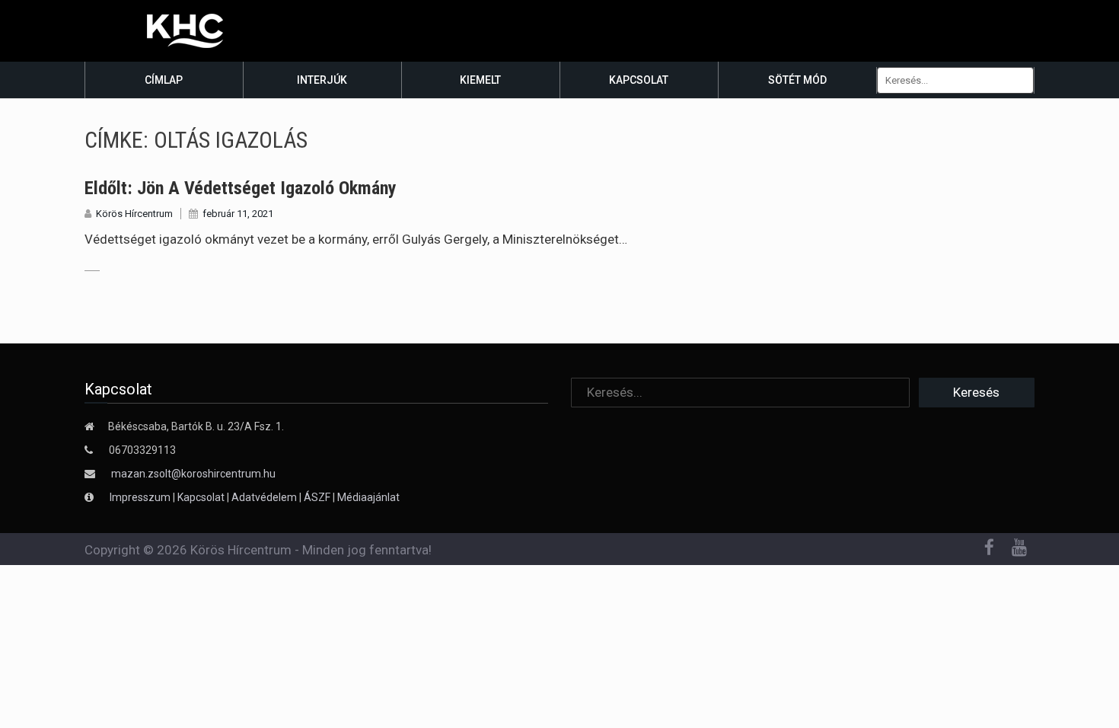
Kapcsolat (638, 80)
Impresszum (141, 497)
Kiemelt (480, 80)
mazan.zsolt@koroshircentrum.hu (193, 474)
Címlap (164, 80)
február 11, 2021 (237, 213)
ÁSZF (317, 497)
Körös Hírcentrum (134, 213)
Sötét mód (797, 80)
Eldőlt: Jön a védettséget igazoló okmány (240, 188)
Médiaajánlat (368, 497)
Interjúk (322, 80)
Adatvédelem (264, 497)
